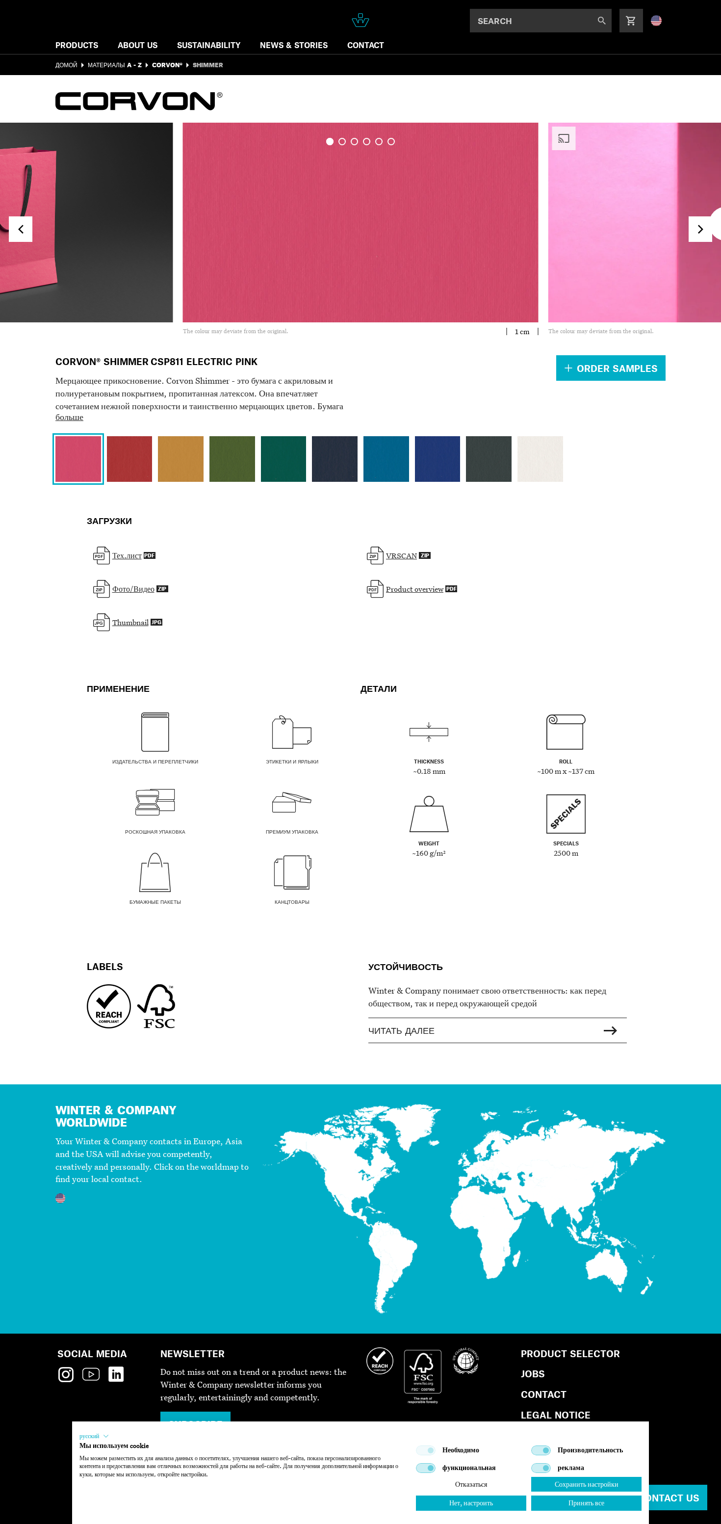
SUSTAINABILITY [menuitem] (208, 45)
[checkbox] (426, 1450)
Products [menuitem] (76, 45)
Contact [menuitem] (365, 45)
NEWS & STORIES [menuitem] (294, 45)
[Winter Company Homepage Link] (361, 20)
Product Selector (570, 1353)
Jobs (533, 1373)
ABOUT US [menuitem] (137, 45)
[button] (94, 1436)
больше (69, 416)
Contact (543, 1394)
